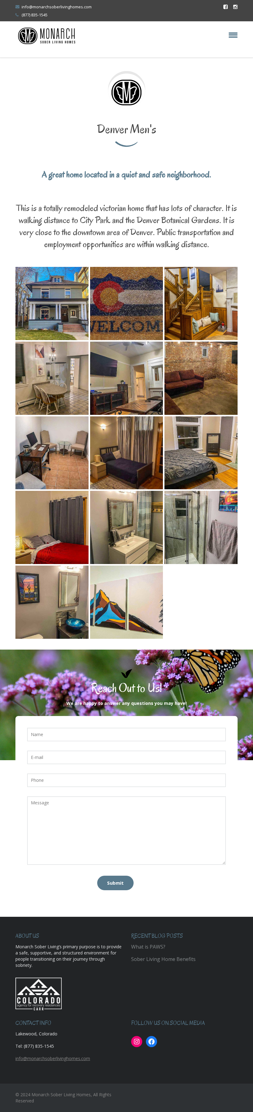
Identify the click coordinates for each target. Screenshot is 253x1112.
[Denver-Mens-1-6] (52, 453)
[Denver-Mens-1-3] (52, 378)
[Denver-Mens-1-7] (126, 453)
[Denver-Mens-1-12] (52, 602)
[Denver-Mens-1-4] (126, 378)
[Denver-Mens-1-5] (201, 378)
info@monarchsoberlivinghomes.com (57, 7)
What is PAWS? (148, 946)
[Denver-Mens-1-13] (126, 602)
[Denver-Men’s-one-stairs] (201, 303)
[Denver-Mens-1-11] (201, 527)
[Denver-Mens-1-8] (201, 453)
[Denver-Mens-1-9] (52, 527)
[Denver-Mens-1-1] (52, 303)
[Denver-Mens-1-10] (126, 527)
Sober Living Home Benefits (163, 959)
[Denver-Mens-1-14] (126, 303)
